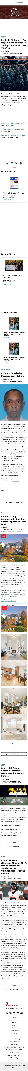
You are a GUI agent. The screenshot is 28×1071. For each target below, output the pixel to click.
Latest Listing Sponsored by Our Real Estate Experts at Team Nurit (13, 520)
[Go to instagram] (14, 1013)
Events (14, 1022)
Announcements (14, 1019)
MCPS (3, 764)
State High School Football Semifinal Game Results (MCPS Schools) (12, 772)
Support (14, 1036)
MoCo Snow (14, 1025)
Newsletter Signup (14, 1030)
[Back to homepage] (4, 3)
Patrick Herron (7, 379)
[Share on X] (12, 163)
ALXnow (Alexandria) (14, 1041)
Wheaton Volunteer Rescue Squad (10, 129)
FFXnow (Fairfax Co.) (14, 1044)
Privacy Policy (14, 1058)
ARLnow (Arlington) (14, 1039)
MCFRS (3, 36)
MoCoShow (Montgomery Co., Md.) (14, 1047)
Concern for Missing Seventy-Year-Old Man (13, 374)
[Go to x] (6, 1013)
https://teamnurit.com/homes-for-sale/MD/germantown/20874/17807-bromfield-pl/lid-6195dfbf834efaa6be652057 (13, 603)
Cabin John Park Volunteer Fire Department (13, 135)
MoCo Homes (14, 1028)
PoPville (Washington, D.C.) (14, 1050)
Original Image (15, 481)
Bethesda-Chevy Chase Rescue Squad (11, 123)
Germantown (5, 369)
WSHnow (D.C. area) (14, 1055)
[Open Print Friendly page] (20, 163)
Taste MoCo (14, 1033)
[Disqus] (14, 231)
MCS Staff (6, 51)
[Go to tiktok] (18, 1013)
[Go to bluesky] (21, 1013)
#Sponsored (14, 743)
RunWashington (14, 1052)
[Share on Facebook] (7, 163)
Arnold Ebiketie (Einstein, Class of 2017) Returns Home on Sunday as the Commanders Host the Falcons (14, 867)
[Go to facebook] (10, 1013)
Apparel (14, 1017)
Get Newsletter (18, 2)
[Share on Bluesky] (16, 163)
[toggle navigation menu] (26, 3)
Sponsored (4, 513)
